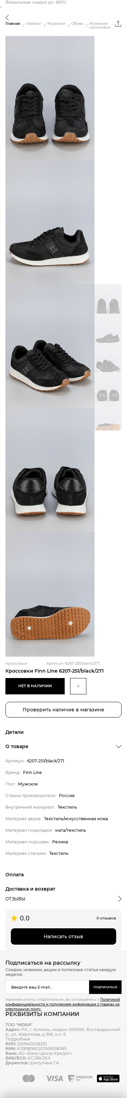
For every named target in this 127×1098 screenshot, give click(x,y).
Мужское (56, 24)
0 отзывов (106, 918)
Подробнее (17, 1039)
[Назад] (7, 18)
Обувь (77, 24)
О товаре (16, 746)
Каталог (33, 24)
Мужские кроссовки (100, 25)
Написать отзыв (63, 936)
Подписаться (105, 987)
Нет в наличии (35, 685)
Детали (14, 732)
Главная (12, 24)
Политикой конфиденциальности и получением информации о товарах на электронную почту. (62, 1004)
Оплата (14, 875)
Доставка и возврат (30, 889)
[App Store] (109, 1078)
